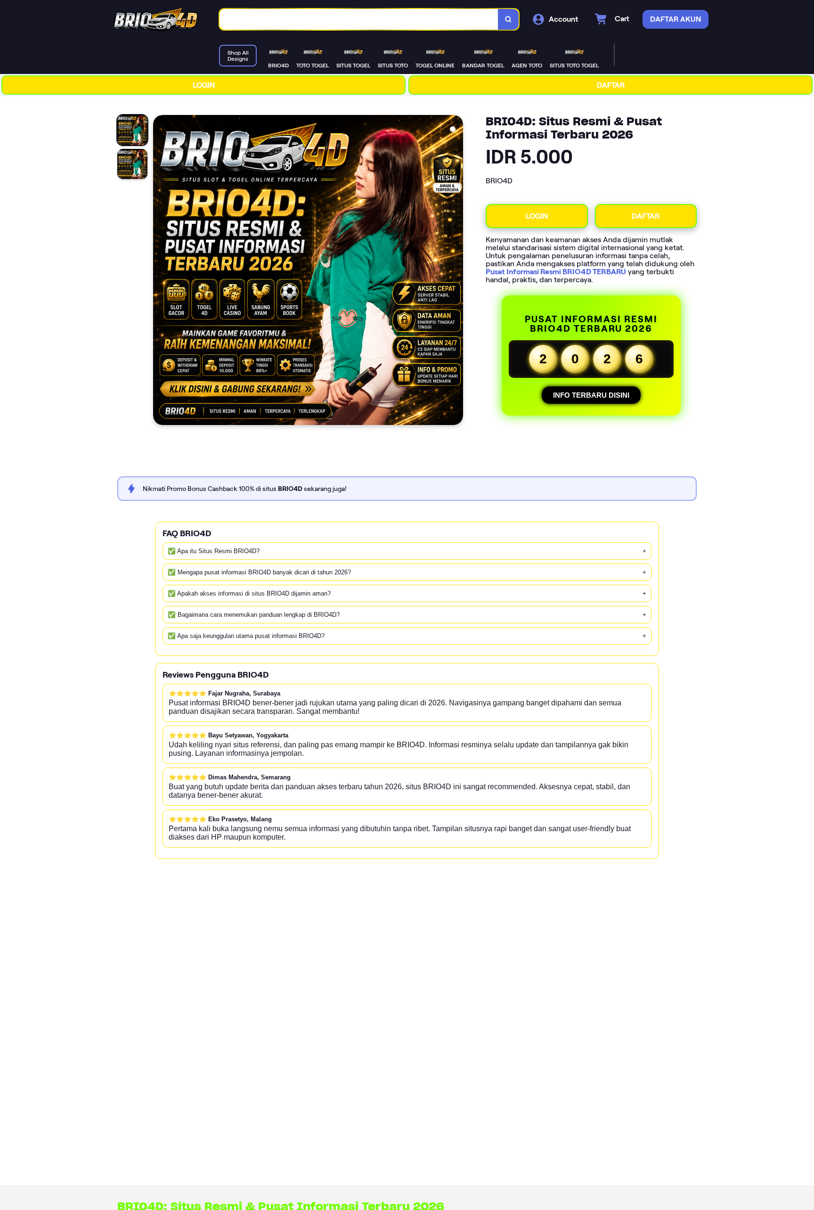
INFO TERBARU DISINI (591, 395)
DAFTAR (611, 85)
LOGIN (204, 85)
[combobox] (359, 19)
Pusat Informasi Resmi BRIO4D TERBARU (556, 272)
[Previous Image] (160, 271)
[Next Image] (455, 271)
